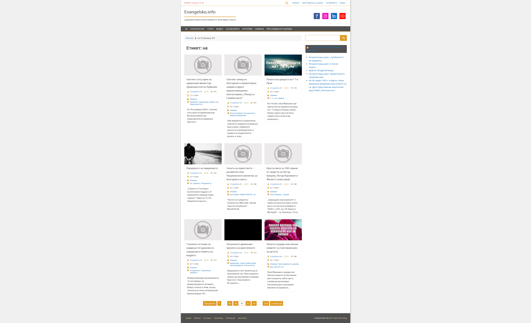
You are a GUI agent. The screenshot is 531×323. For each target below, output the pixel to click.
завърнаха (206, 270)
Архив (188, 318)
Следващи (276, 303)
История (207, 318)
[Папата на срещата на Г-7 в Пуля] (283, 65)
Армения (194, 102)
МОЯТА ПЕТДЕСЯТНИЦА (321, 70)
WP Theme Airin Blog (338, 318)
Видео (342, 3)
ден (271, 267)
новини (281, 98)
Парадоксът (206, 183)
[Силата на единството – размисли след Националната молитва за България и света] (243, 153)
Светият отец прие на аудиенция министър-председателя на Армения (201, 83)
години (286, 194)
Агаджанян (195, 270)
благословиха (236, 113)
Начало (189, 38)
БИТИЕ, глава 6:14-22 (194, 3)
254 (266, 303)
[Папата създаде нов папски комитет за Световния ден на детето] (283, 229)
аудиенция (203, 102)
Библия (197, 318)
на (275, 98)
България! (234, 194)
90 (236, 303)
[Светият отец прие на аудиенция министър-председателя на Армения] (203, 65)
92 (248, 303)
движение (234, 263)
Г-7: (271, 98)
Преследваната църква (312, 3)
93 (254, 303)
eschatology (197, 29)
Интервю (247, 29)
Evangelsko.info (199, 11)
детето (277, 267)
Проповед (218, 318)
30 (186, 29)
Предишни (209, 303)
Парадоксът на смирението (202, 168)
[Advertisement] (355, 104)
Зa (254, 194)
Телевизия (230, 318)
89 (230, 303)
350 (271, 194)
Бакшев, (278, 194)
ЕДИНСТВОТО (246, 194)
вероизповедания (238, 115)
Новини (295, 3)
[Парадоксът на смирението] (203, 153)
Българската (249, 113)
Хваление (242, 318)
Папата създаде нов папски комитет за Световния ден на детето (282, 248)
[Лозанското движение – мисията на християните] (243, 229)
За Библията (331, 3)
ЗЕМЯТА (193, 272)
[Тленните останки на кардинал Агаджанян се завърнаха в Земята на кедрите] (203, 229)
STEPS (210, 29)
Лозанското (249, 265)
